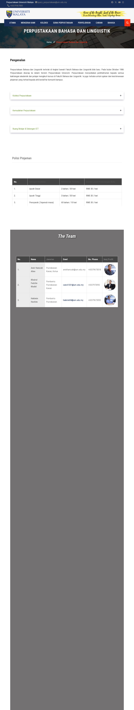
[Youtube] (119, 2)
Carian (99, 23)
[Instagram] (123, 2)
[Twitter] (116, 2)
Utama (12, 23)
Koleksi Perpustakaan (22, 95)
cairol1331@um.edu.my (73, 285)
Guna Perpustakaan (63, 23)
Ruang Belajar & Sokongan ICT (26, 128)
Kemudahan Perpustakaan (24, 110)
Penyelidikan (84, 23)
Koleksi (44, 23)
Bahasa (111, 23)
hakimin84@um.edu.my (73, 300)
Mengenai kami (28, 23)
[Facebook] (112, 2)
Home (49, 42)
